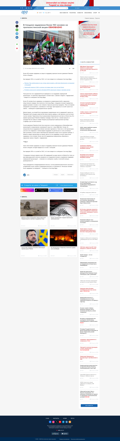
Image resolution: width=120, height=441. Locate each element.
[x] (56, 422)
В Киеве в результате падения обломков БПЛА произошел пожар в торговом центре (47, 90)
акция (62, 174)
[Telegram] (28, 8)
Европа (97, 18)
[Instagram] (22, 8)
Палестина (70, 174)
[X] (24, 8)
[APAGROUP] (60, 430)
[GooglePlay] (55, 433)
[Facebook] (20, 8)
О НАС (47, 418)
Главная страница (89, 18)
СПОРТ (95, 12)
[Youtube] (26, 8)
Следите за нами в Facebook (57, 190)
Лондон (56, 174)
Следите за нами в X (70, 190)
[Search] (66, 8)
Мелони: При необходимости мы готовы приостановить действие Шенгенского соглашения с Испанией (49, 84)
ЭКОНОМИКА (88, 12)
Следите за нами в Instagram (28, 190)
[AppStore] (65, 433)
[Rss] (31, 8)
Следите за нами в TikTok (43, 190)
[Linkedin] (29, 8)
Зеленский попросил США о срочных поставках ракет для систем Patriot (44, 87)
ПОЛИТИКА (72, 12)
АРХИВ (65, 418)
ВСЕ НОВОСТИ (64, 12)
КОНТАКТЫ (56, 418)
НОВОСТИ (80, 12)
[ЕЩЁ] (98, 12)
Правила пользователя (64, 439)
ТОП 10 (72, 418)
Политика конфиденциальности (78, 439)
